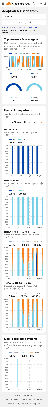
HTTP (35, 73)
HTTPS (35, 97)
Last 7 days (26, 23)
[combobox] (18, 16)
